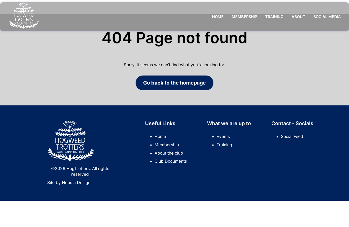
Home (218, 16)
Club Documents (171, 161)
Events (223, 136)
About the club (169, 153)
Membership (244, 16)
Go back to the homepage (174, 83)
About (298, 16)
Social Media (327, 16)
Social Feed (292, 136)
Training (274, 16)
